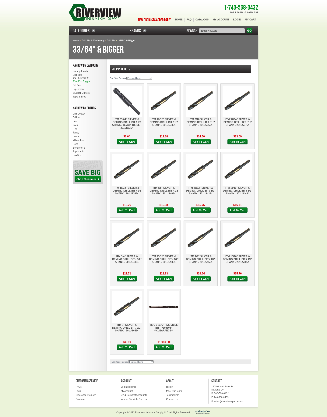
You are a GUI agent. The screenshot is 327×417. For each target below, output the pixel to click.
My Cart (250, 19)
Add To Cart (127, 141)
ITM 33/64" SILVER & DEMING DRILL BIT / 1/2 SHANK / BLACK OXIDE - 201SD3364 (126, 123)
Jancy (76, 132)
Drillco (76, 117)
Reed (75, 144)
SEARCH (192, 31)
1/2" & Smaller (81, 77)
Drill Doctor (79, 113)
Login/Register (128, 387)
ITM (75, 128)
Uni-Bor (77, 155)
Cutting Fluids (80, 71)
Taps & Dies (79, 96)
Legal (79, 391)
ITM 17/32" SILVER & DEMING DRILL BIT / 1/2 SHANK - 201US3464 (164, 122)
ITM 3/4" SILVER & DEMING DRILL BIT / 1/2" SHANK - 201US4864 (127, 259)
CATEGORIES (81, 31)
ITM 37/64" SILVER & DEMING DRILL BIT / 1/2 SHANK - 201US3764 (237, 122)
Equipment (78, 89)
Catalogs (202, 19)
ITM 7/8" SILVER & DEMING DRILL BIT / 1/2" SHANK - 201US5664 (200, 259)
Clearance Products (86, 395)
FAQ (189, 19)
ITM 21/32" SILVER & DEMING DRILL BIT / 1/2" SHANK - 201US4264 (200, 190)
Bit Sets (77, 85)
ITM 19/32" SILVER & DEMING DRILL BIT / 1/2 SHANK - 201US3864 (127, 190)
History (169, 387)
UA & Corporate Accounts (134, 395)
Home (179, 19)
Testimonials (172, 395)
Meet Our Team (174, 391)
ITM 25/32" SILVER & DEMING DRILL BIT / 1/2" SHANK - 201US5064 (163, 259)
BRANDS (135, 31)
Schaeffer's (79, 147)
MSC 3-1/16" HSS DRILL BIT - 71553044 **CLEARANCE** (164, 327)
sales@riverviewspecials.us (228, 401)
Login (237, 19)
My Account (221, 19)
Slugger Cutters (81, 92)
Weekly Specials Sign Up (134, 399)
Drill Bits (111, 40)
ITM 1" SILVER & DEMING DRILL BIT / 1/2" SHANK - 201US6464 (127, 327)
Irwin (75, 125)
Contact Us (172, 399)
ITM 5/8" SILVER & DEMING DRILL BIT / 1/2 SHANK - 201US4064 (164, 190)
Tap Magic (78, 151)
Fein (75, 121)
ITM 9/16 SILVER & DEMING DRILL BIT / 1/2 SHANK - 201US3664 (201, 122)
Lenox (76, 136)
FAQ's (79, 387)
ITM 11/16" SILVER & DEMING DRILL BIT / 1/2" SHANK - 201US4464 (237, 190)
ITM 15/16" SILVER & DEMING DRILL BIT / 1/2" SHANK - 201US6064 (237, 259)
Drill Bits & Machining (93, 40)
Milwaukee (78, 140)
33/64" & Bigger (81, 81)
